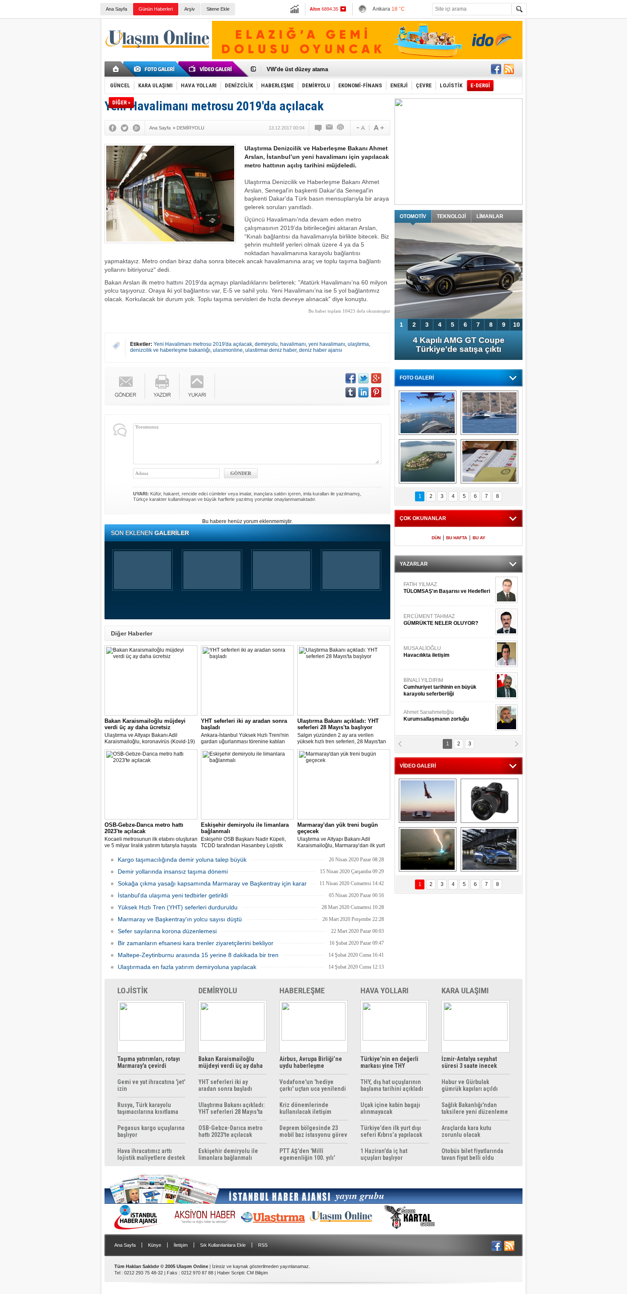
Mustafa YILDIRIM (446, 651)
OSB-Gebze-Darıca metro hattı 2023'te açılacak (230, 1131)
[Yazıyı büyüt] (379, 128)
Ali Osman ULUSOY (426, 683)
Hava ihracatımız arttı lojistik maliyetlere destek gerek (151, 1154)
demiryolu (266, 344)
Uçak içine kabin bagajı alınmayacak (390, 1108)
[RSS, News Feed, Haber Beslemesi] (509, 69)
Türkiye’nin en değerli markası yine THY (389, 1062)
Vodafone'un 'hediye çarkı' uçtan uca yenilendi (312, 1085)
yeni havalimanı (326, 344)
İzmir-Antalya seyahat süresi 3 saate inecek (469, 1062)
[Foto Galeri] (155, 69)
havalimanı (293, 344)
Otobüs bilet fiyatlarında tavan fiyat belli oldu (472, 1154)
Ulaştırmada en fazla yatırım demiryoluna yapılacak (187, 966)
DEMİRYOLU (217, 990)
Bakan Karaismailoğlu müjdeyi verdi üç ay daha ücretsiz (230, 1062)
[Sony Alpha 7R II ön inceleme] (489, 801)
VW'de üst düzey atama (297, 69)
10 (516, 324)
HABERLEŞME (302, 990)
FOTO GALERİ (417, 378)
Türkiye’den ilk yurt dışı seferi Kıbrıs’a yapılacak (391, 1131)
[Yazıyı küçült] (360, 128)
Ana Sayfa (116, 9)
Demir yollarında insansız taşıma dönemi (173, 871)
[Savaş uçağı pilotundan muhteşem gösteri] (427, 801)
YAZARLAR (414, 564)
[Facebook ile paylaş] (496, 69)
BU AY (479, 537)
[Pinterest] (376, 392)
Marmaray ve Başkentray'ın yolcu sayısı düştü (180, 919)
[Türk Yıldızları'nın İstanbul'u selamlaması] (427, 413)
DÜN (436, 537)
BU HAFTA (456, 537)
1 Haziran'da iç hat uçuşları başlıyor (383, 1154)
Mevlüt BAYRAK (434, 587)
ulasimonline (228, 350)
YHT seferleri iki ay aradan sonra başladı (225, 1085)
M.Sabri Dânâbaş (430, 619)
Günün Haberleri (156, 9)
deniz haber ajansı (320, 350)
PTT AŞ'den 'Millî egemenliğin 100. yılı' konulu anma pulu (307, 1154)
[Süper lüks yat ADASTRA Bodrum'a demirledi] (489, 413)
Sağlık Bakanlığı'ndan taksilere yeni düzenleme (474, 1108)
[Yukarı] (197, 386)
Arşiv (189, 9)
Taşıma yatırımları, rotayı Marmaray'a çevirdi (148, 1062)
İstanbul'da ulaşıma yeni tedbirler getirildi (173, 895)
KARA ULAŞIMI (465, 990)
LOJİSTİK (132, 990)
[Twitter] (124, 128)
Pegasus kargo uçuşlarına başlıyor (151, 1131)
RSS (262, 1245)
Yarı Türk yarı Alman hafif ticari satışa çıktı (458, 345)
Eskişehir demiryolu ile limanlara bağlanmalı (228, 1154)
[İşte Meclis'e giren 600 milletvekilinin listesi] (489, 461)
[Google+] (136, 128)
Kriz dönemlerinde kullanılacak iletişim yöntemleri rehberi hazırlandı (305, 1108)
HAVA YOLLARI (384, 990)
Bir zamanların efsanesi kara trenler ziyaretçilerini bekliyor (195, 943)
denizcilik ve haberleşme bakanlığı (170, 350)
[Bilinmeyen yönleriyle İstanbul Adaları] (427, 461)
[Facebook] (112, 128)
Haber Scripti (230, 1272)
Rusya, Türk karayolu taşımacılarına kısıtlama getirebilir (147, 1108)
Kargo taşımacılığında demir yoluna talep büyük (182, 859)
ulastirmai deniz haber (270, 350)
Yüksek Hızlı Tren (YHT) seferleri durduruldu (178, 907)
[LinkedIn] (363, 392)
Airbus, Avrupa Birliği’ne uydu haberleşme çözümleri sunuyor (310, 1062)
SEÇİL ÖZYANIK (422, 715)
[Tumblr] (350, 392)
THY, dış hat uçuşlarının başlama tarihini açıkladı (391, 1085)
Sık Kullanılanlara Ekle (223, 1245)
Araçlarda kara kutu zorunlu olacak (466, 1131)
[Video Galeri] (211, 69)
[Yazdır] (341, 128)
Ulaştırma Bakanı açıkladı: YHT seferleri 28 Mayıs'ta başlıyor (231, 1108)
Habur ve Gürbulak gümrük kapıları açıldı (469, 1085)
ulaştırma (358, 344)
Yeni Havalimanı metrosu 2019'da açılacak (203, 344)
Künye (154, 1245)
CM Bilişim (257, 1272)
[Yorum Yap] (318, 128)
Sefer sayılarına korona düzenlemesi (167, 931)
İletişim (181, 1245)
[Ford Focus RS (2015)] (489, 849)
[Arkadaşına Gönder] (330, 128)
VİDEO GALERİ (418, 766)
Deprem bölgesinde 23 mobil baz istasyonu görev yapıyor (313, 1131)
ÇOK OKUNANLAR (423, 518)
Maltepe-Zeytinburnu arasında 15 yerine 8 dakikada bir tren (198, 955)
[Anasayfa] (116, 69)
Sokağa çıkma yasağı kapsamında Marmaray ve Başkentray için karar (212, 883)
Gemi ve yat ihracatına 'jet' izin (151, 1085)
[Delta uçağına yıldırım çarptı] (427, 849)
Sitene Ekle (217, 9)
